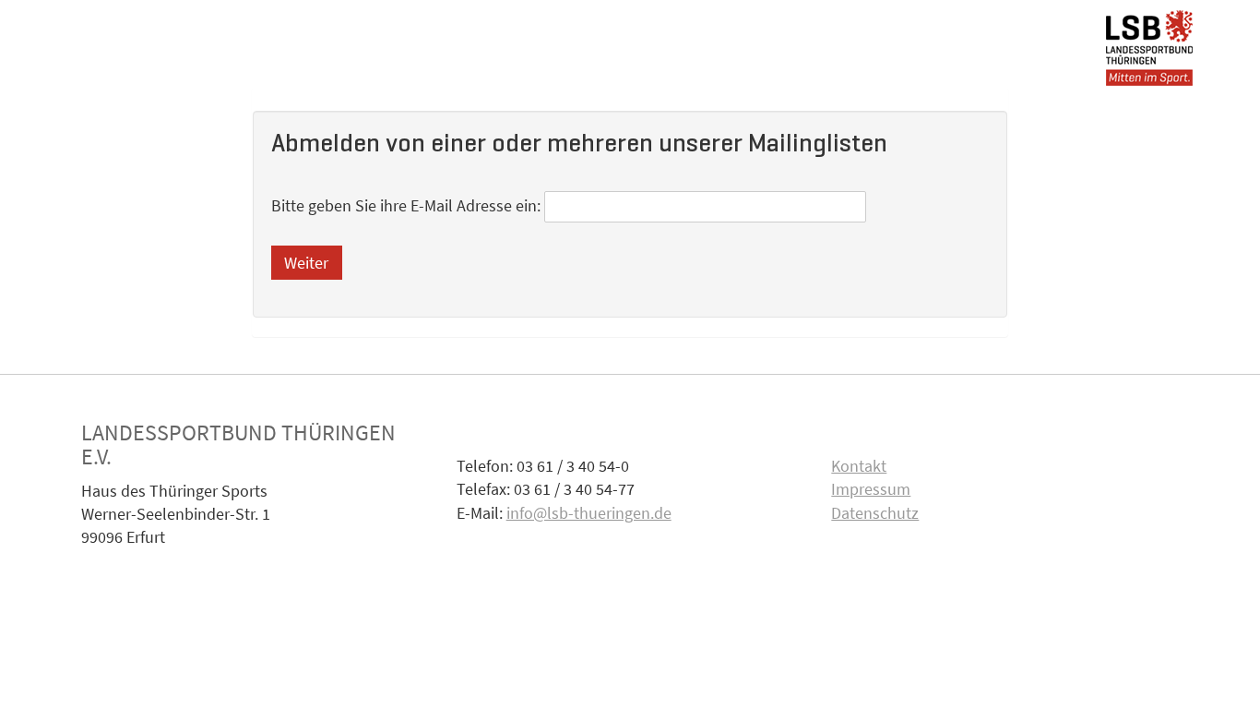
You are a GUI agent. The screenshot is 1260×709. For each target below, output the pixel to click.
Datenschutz (875, 512)
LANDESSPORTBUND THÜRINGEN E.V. (238, 444)
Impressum (870, 488)
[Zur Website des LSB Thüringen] (1149, 43)
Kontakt (858, 465)
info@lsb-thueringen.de (589, 512)
